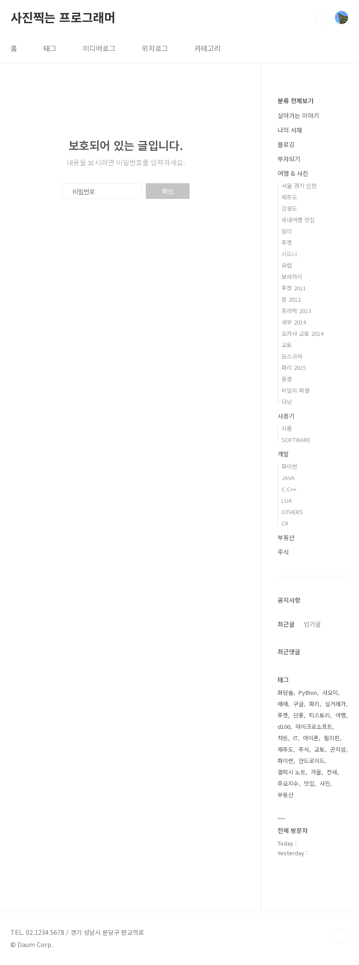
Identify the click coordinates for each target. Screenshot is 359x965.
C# (285, 523)
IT (295, 738)
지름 (287, 428)
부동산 (286, 537)
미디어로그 (99, 48)
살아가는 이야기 (298, 115)
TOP (341, 936)
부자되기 (289, 158)
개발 (283, 453)
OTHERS (292, 512)
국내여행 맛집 (298, 220)
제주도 (289, 197)
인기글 (312, 624)
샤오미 (330, 692)
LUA (287, 500)
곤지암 (338, 749)
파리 (314, 704)
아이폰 (311, 738)
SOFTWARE (296, 439)
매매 (283, 704)
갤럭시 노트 (292, 772)
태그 (49, 48)
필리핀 (332, 738)
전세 (332, 772)
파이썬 (289, 466)
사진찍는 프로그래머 (63, 17)
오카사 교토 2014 (303, 333)
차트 (283, 738)
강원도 (289, 208)
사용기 (286, 415)
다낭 (287, 401)
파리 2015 (294, 367)
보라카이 (292, 276)
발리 (287, 231)
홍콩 (287, 379)
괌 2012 (291, 299)
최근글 (286, 624)
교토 (287, 345)
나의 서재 (290, 129)
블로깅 (286, 144)
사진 (325, 783)
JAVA (288, 478)
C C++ (289, 489)
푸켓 (287, 242)
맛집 (309, 783)
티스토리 (319, 715)
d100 (284, 726)
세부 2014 (294, 322)
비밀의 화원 (296, 390)
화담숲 (285, 692)
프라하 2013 (296, 311)
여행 (340, 715)
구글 (298, 704)
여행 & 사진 (293, 173)
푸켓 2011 (294, 288)
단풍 (298, 715)
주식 (283, 551)
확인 (167, 191)
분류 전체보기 (295, 100)
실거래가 (335, 704)
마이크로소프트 (314, 726)
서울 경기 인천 (299, 185)
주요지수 (288, 783)
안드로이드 (312, 760)
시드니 (289, 254)
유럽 (287, 265)
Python (308, 692)
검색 (321, 17)
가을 (316, 772)
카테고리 (207, 48)
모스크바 (292, 356)
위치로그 (155, 48)
